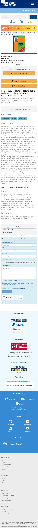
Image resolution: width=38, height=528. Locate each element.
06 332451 (12, 399)
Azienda (4, 248)
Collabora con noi (6, 464)
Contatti (4, 469)
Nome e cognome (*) (8, 242)
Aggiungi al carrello (20, 73)
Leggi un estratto (19, 81)
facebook (27, 424)
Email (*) (5, 254)
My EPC (15, 22)
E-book (15, 32)
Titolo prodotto (7, 260)
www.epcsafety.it (6, 500)
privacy (16, 280)
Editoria (8, 32)
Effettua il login (29, 10)
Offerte (4, 483)
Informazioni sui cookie (8, 514)
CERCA (32, 17)
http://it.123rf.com (32, 526)
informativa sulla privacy (9, 284)
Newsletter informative (14, 444)
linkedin (10, 431)
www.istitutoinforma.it (8, 495)
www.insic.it (5, 493)
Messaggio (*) (6, 265)
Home (3, 32)
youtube (28, 431)
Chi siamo (4, 462)
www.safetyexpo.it (7, 498)
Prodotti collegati (19, 86)
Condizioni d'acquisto (7, 509)
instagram (10, 424)
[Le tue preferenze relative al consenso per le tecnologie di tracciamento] (3, 1)
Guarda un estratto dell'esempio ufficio (14, 187)
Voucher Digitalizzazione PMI (9, 467)
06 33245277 (8, 230)
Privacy (4, 511)
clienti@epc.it (8, 232)
